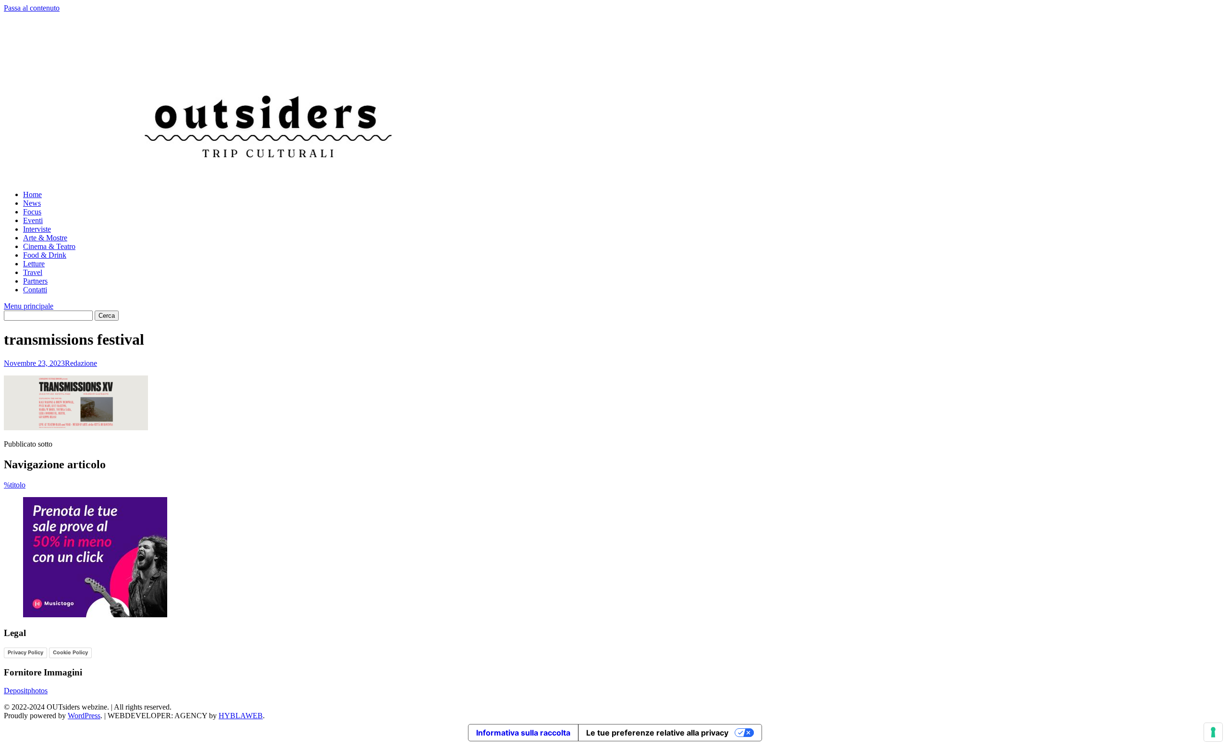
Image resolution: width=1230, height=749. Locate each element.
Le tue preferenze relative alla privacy (657, 732)
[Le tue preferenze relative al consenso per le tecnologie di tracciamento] (1213, 732)
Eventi (33, 220)
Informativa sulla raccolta (523, 732)
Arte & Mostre (45, 238)
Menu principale (28, 306)
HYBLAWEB (241, 716)
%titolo (14, 485)
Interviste (37, 229)
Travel (32, 272)
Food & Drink (44, 255)
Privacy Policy (25, 652)
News (32, 203)
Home (32, 194)
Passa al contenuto (32, 8)
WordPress (84, 716)
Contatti (35, 290)
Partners (35, 281)
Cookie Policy (70, 652)
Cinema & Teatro (49, 246)
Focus (32, 212)
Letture (34, 264)
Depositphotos (26, 691)
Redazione (81, 363)
